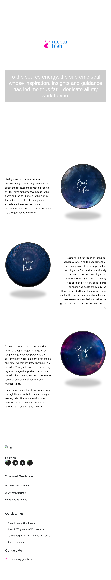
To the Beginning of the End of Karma (28, 535)
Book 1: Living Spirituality (21, 523)
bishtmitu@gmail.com (21, 559)
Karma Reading (15, 542)
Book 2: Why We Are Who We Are (25, 529)
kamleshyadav (67, 575)
